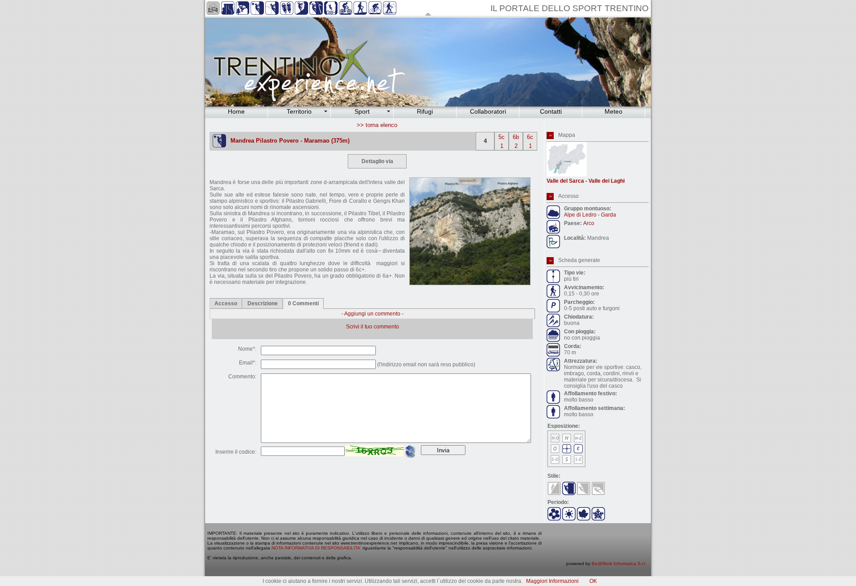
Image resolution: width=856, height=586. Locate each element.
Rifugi (425, 111)
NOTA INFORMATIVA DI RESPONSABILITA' (316, 547)
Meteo (613, 111)
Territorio (299, 111)
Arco (588, 223)
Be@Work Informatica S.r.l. (619, 563)
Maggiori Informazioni (552, 581)
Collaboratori (488, 111)
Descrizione (262, 303)
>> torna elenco (377, 125)
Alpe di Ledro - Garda (590, 215)
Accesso (225, 303)
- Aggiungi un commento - (372, 314)
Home (236, 111)
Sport (362, 111)
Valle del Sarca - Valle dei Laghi (586, 181)
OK (593, 581)
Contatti (551, 111)
